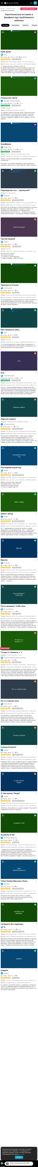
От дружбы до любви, (20, 893)
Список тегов (10, 8)
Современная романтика (14, 891)
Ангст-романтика (19, 523)
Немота (22, 110)
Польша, (18, 205)
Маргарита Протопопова (12, 101)
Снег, (7, 480)
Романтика (9, 523)
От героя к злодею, (12, 805)
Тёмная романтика (24, 934)
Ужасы (32, 803)
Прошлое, (29, 251)
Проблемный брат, (31, 480)
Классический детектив (25, 845)
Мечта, (8, 936)
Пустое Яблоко (9, 609)
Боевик (18, 202)
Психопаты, (9, 759)
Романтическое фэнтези (13, 295)
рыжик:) (6, 973)
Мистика (9, 61)
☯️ (4, 927)
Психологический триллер (20, 803)
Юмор (14, 61)
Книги (2, 8)
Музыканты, (9, 893)
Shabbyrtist (7, 147)
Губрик (6, 796)
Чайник (6, 470)
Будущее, (28, 526)
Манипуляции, (17, 759)
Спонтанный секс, (23, 572)
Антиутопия (32, 523)
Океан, (8, 526)
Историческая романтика (28, 757)
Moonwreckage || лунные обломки (15, 657)
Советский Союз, (27, 205)
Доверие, (8, 297)
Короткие (25, 25)
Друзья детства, (11, 64)
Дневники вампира (23, 421)
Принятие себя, (26, 667)
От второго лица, (23, 805)
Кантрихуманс (11, 193)
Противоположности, (31, 936)
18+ (27, 523)
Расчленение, (20, 480)
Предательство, (11, 205)
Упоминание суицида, (12, 342)
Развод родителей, (12, 572)
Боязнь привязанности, (17, 526)
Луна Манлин (8, 288)
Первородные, (11, 421)
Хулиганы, (12, 480)
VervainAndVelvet (9, 424)
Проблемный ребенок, (30, 64)
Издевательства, (11, 433)
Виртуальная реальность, (14, 156)
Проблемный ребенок (23, 982)
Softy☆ (6, 241)
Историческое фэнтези (29, 295)
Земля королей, (12, 655)
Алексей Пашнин (9, 375)
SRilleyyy (6, 884)
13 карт (19, 655)
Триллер (9, 477)
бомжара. (7, 563)
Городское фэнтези (12, 431)
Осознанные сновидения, (13, 667)
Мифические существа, (21, 618)
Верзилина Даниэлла (10, 837)
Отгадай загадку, (11, 982)
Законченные (15, 25)
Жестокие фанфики (27, 202)
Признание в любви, (27, 385)
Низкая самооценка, (19, 251)
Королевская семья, (18, 297)
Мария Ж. (7, 195)
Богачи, (18, 385)
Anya (5, 332)
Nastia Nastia (8, 703)
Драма (19, 61)
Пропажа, (21, 847)
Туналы (6, 516)
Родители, (20, 64)
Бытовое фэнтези (27, 61)
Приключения (10, 202)
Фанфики (15, 664)
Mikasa (6, 750)
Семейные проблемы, (17, 936)
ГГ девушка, (9, 618)
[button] (31, 1164)
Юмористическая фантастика (20, 154)
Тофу (5, 54)
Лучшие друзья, (11, 385)
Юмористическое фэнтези (27, 431)
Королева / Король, (31, 297)
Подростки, (9, 251)
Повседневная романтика (24, 383)
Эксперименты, (27, 759)
